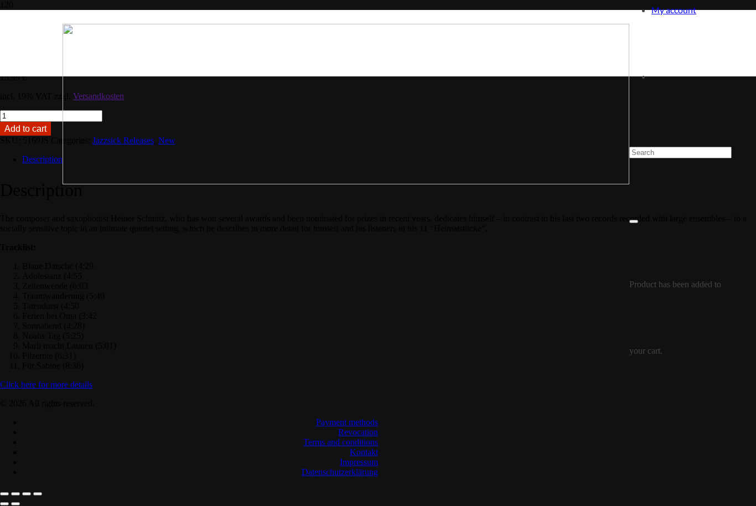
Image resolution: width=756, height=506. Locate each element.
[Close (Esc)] (37, 493)
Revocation (358, 432)
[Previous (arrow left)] (4, 503)
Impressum (359, 462)
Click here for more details (46, 384)
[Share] (26, 493)
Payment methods (347, 422)
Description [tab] (42, 159)
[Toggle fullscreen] (15, 493)
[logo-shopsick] (346, 181)
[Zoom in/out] (4, 493)
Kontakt (364, 452)
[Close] (633, 221)
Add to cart (25, 128)
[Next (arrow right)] (15, 503)
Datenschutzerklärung (340, 472)
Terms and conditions (340, 442)
